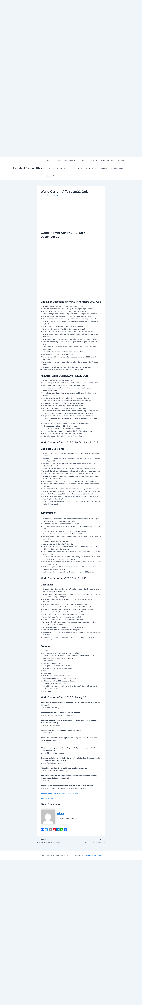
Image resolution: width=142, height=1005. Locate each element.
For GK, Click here (47, 798)
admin (60, 813)
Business (79, 168)
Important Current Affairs (28, 168)
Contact (81, 160)
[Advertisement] (58, 13)
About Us (57, 160)
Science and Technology (56, 168)
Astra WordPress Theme (93, 855)
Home (49, 160)
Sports (70, 168)
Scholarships (51, 176)
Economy (121, 160)
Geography (103, 168)
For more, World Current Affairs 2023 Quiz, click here (60, 793)
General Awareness (108, 160)
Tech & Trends (90, 168)
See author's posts (67, 819)
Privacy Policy (69, 160)
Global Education (116, 168)
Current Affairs (92, 160)
